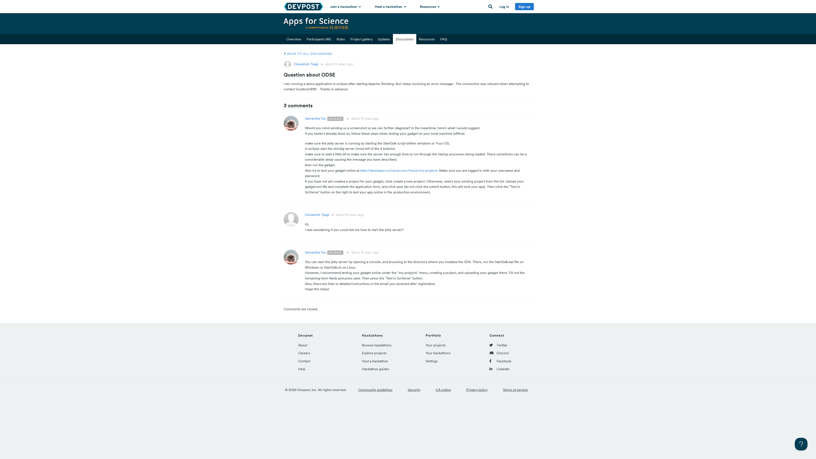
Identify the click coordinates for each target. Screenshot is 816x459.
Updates (384, 39)
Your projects (436, 345)
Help (301, 369)
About (302, 345)
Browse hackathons (376, 345)
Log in (504, 6)
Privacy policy (476, 390)
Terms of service (515, 390)
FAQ (443, 39)
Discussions (405, 39)
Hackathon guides (375, 369)
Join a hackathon (344, 6)
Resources (428, 6)
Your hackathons (438, 353)
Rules (341, 39)
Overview (293, 39)
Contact (304, 361)
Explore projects (374, 353)
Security (414, 390)
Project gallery (361, 39)
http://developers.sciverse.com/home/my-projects (399, 170)
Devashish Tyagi (306, 64)
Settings (432, 361)
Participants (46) (319, 39)
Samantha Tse (315, 118)
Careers (304, 353)
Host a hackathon (389, 6)
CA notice (443, 390)
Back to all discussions (309, 54)
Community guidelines (375, 390)
